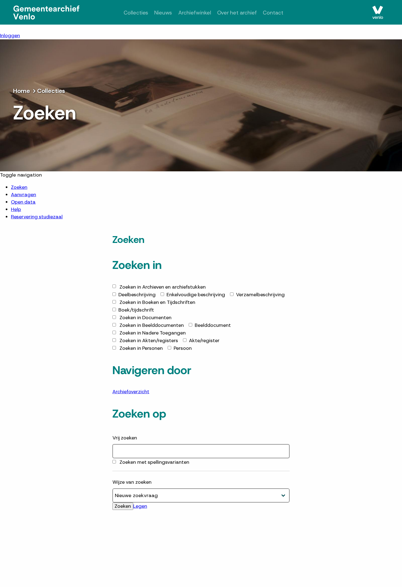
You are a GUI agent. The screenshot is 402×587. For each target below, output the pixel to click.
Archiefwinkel (193, 13)
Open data (23, 202)
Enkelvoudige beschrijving (196, 294)
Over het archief (239, 13)
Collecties (129, 13)
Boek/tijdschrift (136, 310)
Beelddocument (213, 325)
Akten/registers (149, 340)
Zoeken (19, 187)
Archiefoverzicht (130, 391)
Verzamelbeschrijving (260, 294)
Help (16, 209)
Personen (141, 348)
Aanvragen (23, 194)
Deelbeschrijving (137, 294)
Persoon (183, 348)
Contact (278, 13)
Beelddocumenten (152, 325)
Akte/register (204, 340)
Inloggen (10, 35)
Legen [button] (140, 506)
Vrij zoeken (124, 438)
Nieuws (159, 13)
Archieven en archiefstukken (163, 287)
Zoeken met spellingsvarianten (154, 462)
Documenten (145, 317)
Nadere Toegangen (153, 333)
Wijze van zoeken (132, 482)
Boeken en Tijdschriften (157, 302)
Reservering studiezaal (37, 216)
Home (21, 91)
